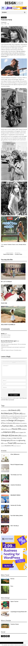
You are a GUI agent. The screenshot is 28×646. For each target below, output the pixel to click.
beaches (24, 416)
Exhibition (18, 423)
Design (13, 420)
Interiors (9, 432)
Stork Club (4, 303)
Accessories (4, 410)
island (17, 432)
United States (21, 443)
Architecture (8, 413)
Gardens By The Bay (16, 505)
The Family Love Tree (16, 474)
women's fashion (17, 445)
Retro (2, 246)
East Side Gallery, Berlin (17, 515)
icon (17, 244)
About (10, 644)
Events (11, 423)
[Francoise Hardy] (14, 34)
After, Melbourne (15, 454)
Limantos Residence (16, 485)
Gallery (4, 429)
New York (18, 438)
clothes (4, 420)
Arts (5, 416)
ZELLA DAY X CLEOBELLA (8, 324)
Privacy (14, 644)
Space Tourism (14, 601)
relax (15, 440)
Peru (12, 586)
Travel (12, 443)
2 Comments (3, 22)
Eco (6, 423)
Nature (11, 438)
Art (19, 413)
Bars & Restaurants (17, 416)
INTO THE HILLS (15, 525)
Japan (22, 432)
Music (24, 244)
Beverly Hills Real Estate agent (9, 341)
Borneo (12, 578)
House (16, 429)
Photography (7, 440)
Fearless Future (15, 624)
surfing (5, 443)
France (13, 244)
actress (5, 244)
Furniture (22, 426)
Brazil (11, 418)
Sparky (3, 333)
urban (2, 445)
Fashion (10, 244)
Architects (14, 410)
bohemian (5, 418)
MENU (5, 12)
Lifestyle (4, 17)
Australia (10, 416)
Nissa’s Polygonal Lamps (17, 464)
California (22, 418)
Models (16, 435)
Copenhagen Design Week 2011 (19, 611)
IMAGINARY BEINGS (15, 495)
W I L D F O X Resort (6, 281)
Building (16, 418)
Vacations (9, 445)
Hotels (9, 429)
